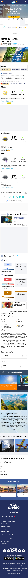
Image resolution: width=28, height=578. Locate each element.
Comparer (22, 28)
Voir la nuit (22, 87)
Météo (1, 5)
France (5, 5)
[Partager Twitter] (17, 197)
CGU (13, 563)
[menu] (2, 2)
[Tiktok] (23, 550)
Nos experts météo (6, 519)
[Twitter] (8, 550)
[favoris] (25, 10)
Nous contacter (5, 531)
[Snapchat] (12, 550)
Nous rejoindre (5, 529)
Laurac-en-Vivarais (23, 5)
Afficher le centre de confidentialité (15, 570)
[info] (17, 256)
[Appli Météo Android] (19, 558)
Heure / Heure (12, 28)
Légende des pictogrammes (9, 534)
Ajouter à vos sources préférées (15, 200)
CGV (17, 563)
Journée (3, 28)
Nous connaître (5, 526)
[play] (7, 219)
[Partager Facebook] (14, 197)
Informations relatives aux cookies (15, 566)
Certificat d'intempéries (8, 521)
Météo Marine (5, 541)
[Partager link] (10, 197)
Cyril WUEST (14, 43)
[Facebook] (4, 550)
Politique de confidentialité (9, 568)
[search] (25, 2)
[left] (1, 21)
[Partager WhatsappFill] (23, 197)
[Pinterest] (19, 550)
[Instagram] (15, 550)
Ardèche (17, 5)
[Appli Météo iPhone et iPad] (9, 558)
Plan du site (22, 563)
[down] (14, 429)
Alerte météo (5, 524)
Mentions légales (7, 563)
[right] (26, 21)
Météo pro (4, 544)
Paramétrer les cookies (21, 568)
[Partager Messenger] (20, 197)
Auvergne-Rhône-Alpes (11, 5)
